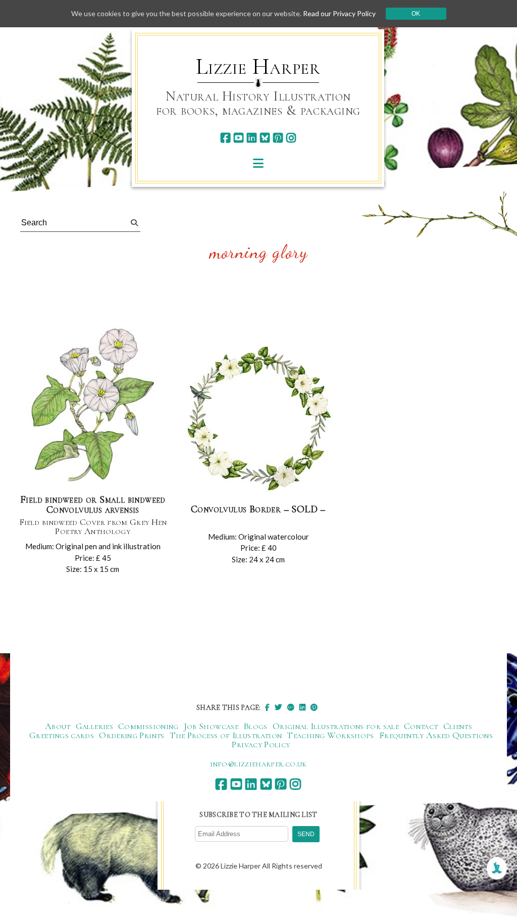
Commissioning (148, 726)
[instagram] (291, 137)
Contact (421, 726)
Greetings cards (61, 735)
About (58, 726)
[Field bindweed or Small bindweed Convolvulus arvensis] (93, 405)
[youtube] (238, 137)
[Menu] (258, 163)
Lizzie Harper (258, 66)
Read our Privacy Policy (339, 13)
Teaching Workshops (330, 735)
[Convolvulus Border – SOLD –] (258, 420)
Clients (458, 726)
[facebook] (225, 137)
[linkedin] (251, 137)
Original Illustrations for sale (336, 726)
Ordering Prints (131, 735)
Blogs (255, 726)
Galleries (94, 726)
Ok (415, 13)
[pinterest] (278, 137)
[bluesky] (265, 137)
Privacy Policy (261, 744)
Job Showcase (211, 726)
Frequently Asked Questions (436, 735)
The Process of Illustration (226, 735)
